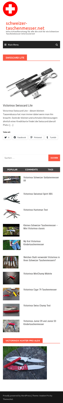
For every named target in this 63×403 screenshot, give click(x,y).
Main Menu (13, 44)
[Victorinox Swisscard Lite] (31, 82)
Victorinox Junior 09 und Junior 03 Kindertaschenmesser (39, 323)
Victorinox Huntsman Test (35, 209)
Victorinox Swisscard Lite (18, 105)
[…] (11, 124)
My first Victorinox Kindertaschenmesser (33, 243)
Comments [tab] (31, 169)
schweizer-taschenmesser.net (25, 25)
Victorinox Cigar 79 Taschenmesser (40, 289)
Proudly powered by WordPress (17, 395)
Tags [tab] (50, 169)
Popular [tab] (12, 169)
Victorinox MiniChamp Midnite (37, 273)
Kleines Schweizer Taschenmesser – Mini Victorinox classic (40, 227)
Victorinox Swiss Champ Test (37, 305)
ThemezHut (8, 399)
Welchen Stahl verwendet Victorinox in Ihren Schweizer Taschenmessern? (41, 259)
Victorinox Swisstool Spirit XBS (37, 193)
